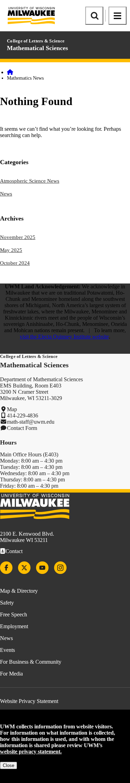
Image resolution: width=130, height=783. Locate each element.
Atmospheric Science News (29, 181)
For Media (11, 674)
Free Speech (13, 614)
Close (8, 765)
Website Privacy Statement (29, 701)
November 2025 (17, 237)
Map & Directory (19, 591)
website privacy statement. (31, 751)
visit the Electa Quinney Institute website (64, 336)
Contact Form (22, 428)
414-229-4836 (22, 415)
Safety (7, 603)
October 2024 (15, 263)
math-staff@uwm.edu (30, 422)
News (6, 194)
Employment (14, 626)
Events (7, 650)
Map (12, 409)
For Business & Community (30, 662)
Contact (14, 551)
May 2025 (11, 250)
